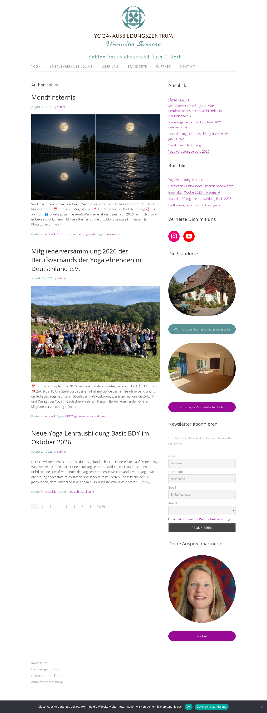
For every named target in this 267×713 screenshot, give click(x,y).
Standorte (137, 66)
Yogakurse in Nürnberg (184, 145)
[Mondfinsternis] (95, 199)
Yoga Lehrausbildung (92, 416)
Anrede (173, 503)
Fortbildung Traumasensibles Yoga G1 (195, 205)
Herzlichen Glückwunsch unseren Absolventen (200, 186)
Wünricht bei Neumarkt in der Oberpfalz (202, 329)
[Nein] (262, 707)
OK (189, 706)
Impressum (39, 663)
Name (172, 456)
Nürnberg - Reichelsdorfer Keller (202, 407)
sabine (53, 85)
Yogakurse (113, 234)
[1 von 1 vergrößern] (230, 560)
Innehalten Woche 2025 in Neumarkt (194, 192)
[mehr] (56, 224)
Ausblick (50, 234)
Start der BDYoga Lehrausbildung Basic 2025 (200, 198)
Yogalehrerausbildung (71, 66)
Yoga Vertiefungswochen (185, 179)
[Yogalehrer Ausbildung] (133, 45)
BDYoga (72, 416)
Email (172, 487)
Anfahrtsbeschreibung (47, 682)
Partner (163, 66)
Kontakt (187, 66)
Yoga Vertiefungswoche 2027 (189, 151)
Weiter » (102, 506)
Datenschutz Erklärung (47, 676)
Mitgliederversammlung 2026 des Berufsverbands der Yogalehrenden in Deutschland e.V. (86, 260)
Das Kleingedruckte (44, 669)
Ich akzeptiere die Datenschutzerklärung (201, 519)
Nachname (176, 472)
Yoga (35, 66)
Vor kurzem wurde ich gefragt (76, 234)
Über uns (110, 66)
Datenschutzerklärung (212, 706)
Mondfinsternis (53, 97)
